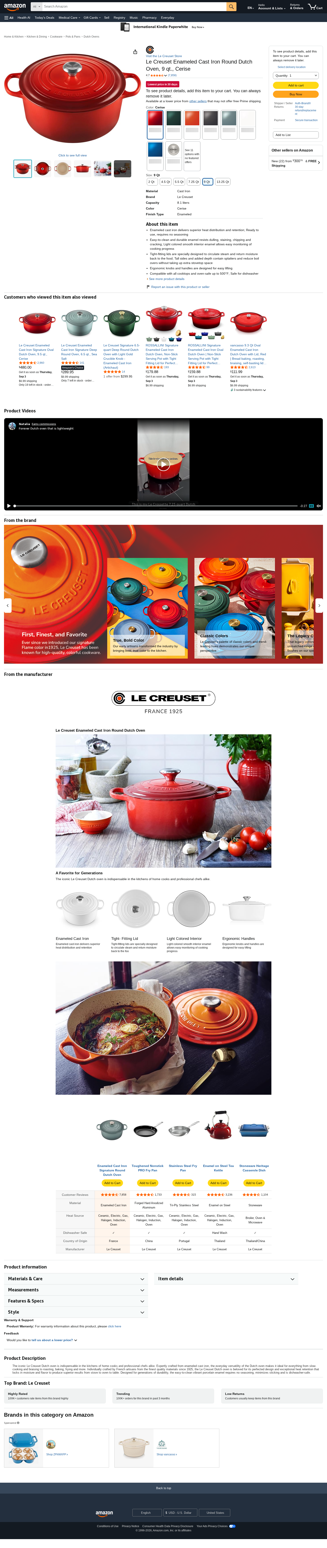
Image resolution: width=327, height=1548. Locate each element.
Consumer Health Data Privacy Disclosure (167, 1526)
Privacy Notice (130, 1526)
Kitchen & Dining (37, 36)
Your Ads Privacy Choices (212, 1526)
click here (114, 1326)
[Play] (7, 506)
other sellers (198, 101)
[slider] (156, 505)
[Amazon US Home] (104, 1514)
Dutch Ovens (91, 36)
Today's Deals (44, 17)
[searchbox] (134, 6)
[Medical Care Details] (79, 17)
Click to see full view (73, 155)
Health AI (24, 17)
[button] (8, 17)
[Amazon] (15, 6)
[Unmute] (319, 506)
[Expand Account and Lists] (285, 8)
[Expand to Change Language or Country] (253, 8)
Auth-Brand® (303, 103)
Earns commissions (44, 423)
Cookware (56, 36)
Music (134, 17)
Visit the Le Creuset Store (164, 56)
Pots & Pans (73, 36)
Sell (106, 17)
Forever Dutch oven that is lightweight (46, 428)
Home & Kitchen (14, 36)
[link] (37, 352)
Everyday (167, 17)
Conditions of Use (108, 1526)
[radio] (22, 169)
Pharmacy (149, 17)
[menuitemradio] (311, 506)
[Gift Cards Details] (100, 17)
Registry (119, 17)
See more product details (166, 279)
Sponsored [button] (10, 1422)
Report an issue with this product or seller (180, 287)
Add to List (283, 135)
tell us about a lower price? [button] (53, 1340)
